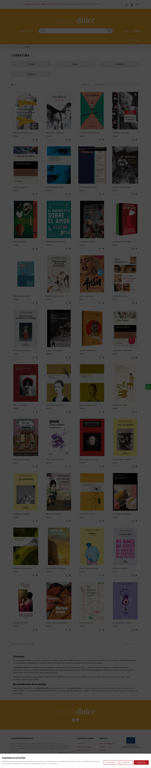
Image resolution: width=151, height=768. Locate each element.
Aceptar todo (141, 762)
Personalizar (111, 762)
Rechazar (126, 762)
